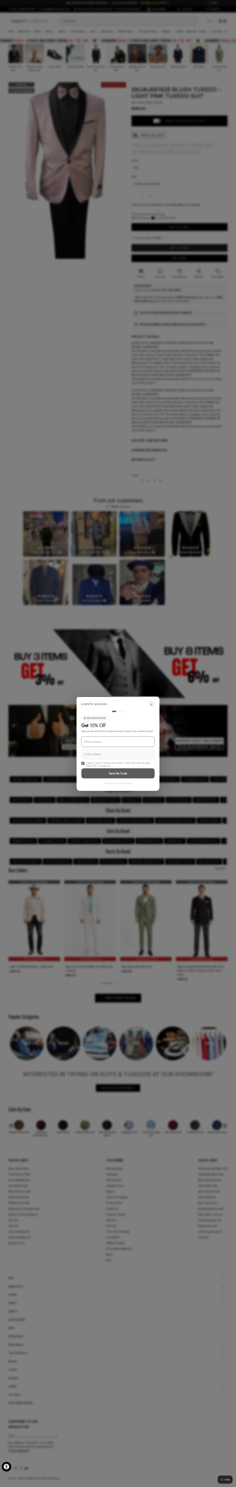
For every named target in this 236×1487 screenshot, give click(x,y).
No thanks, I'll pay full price (118, 783)
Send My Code (118, 773)
